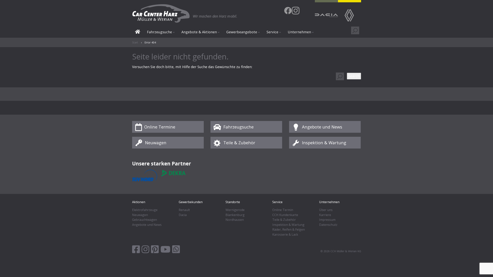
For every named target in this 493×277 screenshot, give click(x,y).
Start (137, 32)
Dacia (183, 215)
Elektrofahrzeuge (145, 210)
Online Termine (159, 127)
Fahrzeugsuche (238, 127)
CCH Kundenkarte (285, 215)
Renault (184, 210)
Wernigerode (235, 210)
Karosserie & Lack (285, 234)
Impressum (327, 220)
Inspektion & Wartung (324, 142)
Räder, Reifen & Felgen (288, 229)
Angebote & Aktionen (199, 32)
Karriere (325, 215)
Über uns (326, 210)
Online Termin (282, 210)
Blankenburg (235, 215)
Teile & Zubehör (239, 142)
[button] (354, 76)
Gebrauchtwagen (144, 220)
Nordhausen (235, 220)
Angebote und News (322, 127)
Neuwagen (155, 142)
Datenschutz (328, 225)
